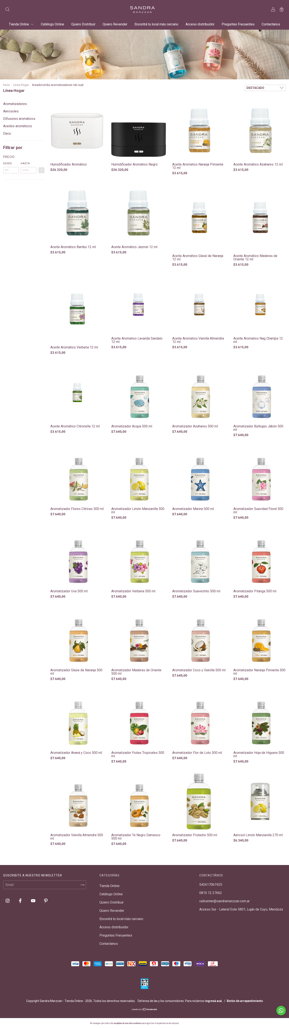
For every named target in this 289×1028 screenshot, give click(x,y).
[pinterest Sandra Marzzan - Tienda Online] (45, 901)
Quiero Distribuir (83, 24)
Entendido (191, 1023)
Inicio (6, 85)
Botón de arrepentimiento (245, 1001)
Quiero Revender (115, 24)
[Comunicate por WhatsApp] (281, 1010)
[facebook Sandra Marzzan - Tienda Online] (20, 901)
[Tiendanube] (144, 1010)
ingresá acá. (214, 1001)
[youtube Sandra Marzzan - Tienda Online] (33, 901)
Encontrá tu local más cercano (156, 24)
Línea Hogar (21, 85)
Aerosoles (11, 111)
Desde (7, 163)
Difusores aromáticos (19, 119)
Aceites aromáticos (17, 126)
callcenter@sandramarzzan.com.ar (224, 901)
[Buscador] (7, 10)
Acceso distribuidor (200, 24)
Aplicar (41, 170)
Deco (7, 133)
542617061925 (210, 885)
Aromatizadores (15, 104)
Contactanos (271, 24)
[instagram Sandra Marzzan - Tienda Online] (8, 901)
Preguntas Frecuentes (238, 24)
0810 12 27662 (210, 893)
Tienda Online (19, 24)
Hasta (25, 163)
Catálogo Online (52, 24)
